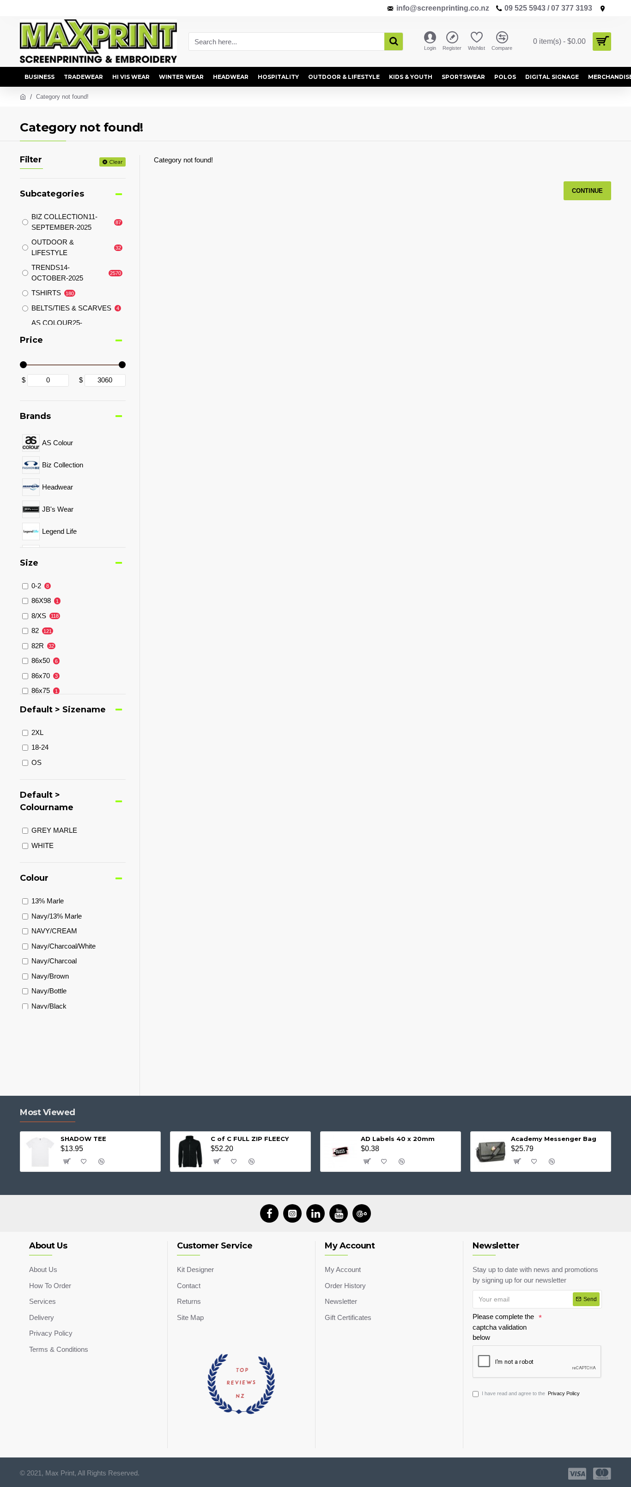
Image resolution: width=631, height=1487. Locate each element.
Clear (116, 161)
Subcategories (52, 194)
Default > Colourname (46, 801)
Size (29, 563)
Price (31, 340)
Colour (34, 878)
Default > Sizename (63, 710)
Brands (35, 416)
